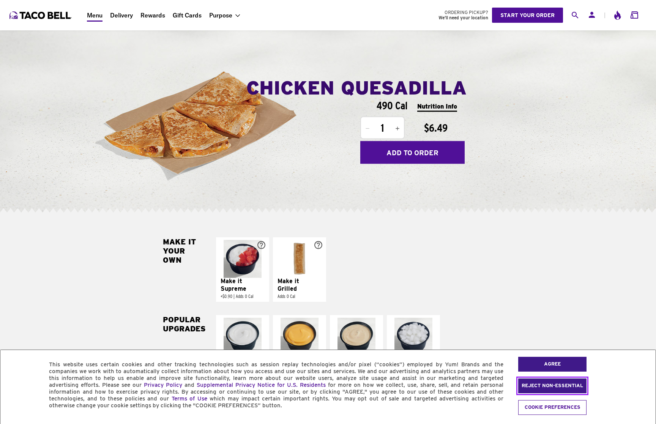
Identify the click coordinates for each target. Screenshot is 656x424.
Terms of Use (189, 398)
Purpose (220, 15)
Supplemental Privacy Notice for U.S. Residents (261, 384)
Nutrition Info (437, 106)
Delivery (121, 15)
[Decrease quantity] (367, 128)
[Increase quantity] (397, 128)
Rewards (152, 15)
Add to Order (412, 152)
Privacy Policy (163, 384)
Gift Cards (187, 15)
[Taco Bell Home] (41, 15)
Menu (94, 15)
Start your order (527, 15)
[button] (242, 269)
